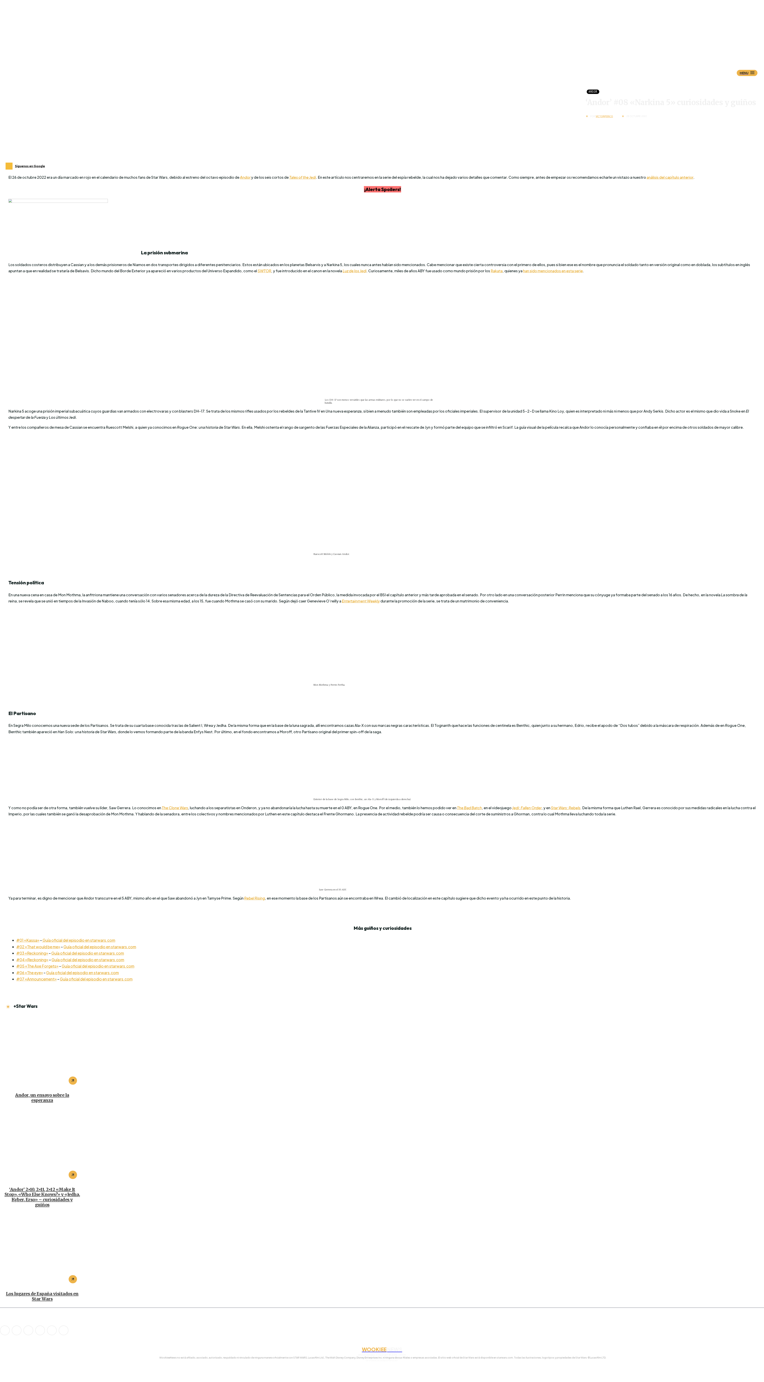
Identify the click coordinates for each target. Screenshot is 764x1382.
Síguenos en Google (30, 166)
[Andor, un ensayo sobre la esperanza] (42, 1051)
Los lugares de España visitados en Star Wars (42, 1296)
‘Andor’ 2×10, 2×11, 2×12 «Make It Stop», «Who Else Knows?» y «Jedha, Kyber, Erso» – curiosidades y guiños (42, 1197)
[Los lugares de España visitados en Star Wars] (42, 1250)
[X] (52, 1330)
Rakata (497, 270)
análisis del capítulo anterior (670, 177)
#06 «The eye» (29, 972)
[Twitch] (40, 1330)
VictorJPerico (604, 116)
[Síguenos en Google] (9, 166)
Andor (593, 91)
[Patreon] (28, 1330)
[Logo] (389, 53)
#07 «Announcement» (36, 979)
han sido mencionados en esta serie (553, 270)
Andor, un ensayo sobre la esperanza (42, 1097)
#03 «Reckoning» (32, 953)
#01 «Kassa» (27, 940)
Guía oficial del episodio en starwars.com (78, 940)
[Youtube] (63, 1330)
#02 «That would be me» (38, 946)
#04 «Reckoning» (32, 959)
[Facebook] (16, 1330)
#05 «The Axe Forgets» (37, 966)
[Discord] (5, 1330)
